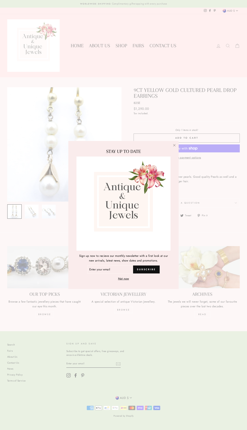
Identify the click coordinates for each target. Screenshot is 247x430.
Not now (123, 278)
